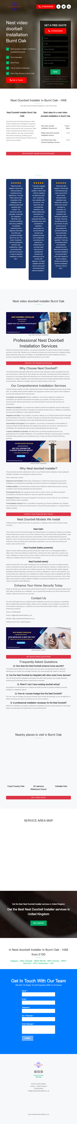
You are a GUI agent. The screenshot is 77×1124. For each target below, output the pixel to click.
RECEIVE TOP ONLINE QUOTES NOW (38, 363)
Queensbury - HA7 (46, 963)
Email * (24, 999)
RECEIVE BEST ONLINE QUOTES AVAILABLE (38, 153)
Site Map (39, 1077)
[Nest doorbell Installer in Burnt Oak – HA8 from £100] (38, 1065)
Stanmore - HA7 (30, 963)
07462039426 (47, 7)
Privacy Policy (38, 1075)
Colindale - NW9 (31, 960)
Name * (24, 991)
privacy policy (64, 81)
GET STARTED (38, 923)
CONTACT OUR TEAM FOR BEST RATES (38, 514)
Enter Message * (28, 1024)
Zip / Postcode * (28, 1016)
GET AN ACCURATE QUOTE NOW (38, 657)
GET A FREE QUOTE (38, 797)
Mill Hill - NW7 (45, 960)
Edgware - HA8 (17, 960)
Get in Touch (17, 80)
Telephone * (26, 1007)
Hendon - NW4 (59, 960)
